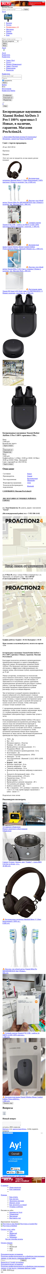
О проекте (4, 1185)
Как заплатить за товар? (18, 1205)
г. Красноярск (8, 137)
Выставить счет (15, 1218)
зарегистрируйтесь (19, 1129)
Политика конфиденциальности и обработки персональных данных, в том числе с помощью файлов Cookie (23, 1257)
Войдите (6, 1129)
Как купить (13, 1197)
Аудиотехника (31, 137)
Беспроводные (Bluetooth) (32, 479)
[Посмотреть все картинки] (25, 385)
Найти (5, 43)
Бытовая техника (19, 137)
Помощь (4, 1195)
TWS (29, 483)
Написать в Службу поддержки (12, 1262)
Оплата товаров (6, 1243)
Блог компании (15, 1189)
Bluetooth (30, 486)
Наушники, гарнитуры (11, 139)
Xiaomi (29, 476)
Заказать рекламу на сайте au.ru (14, 1176)
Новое (29, 474)
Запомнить (8, 80)
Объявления (13, 1214)
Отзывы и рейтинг (16, 1207)
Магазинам (13, 1216)
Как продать (13, 1199)
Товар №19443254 (26, 139)
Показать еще (7, 1103)
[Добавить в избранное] (3, 448)
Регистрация (6, 89)
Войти (4, 85)
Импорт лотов (14, 1203)
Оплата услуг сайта (8, 1229)
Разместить (6, 55)
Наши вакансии (15, 1187)
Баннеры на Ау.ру (15, 1212)
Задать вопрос (8, 445)
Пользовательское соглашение (12, 1254)
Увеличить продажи (16, 1201)
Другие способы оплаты (14, 1239)
